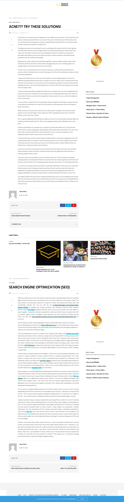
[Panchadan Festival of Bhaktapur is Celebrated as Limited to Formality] (75, 251)
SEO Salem (31, 309)
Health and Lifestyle (90, 11)
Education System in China (99, 259)
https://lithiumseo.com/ (48, 325)
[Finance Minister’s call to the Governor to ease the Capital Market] (48, 253)
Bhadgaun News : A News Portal (96, 105)
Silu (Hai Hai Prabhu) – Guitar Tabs (19, 244)
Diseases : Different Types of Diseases (98, 117)
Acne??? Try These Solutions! (68, 468)
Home (7, 11)
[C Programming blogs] (96, 59)
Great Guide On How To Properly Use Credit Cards (25, 468)
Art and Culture (68, 262)
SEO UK (29, 411)
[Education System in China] (103, 248)
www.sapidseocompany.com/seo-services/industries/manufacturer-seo (54, 316)
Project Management (93, 98)
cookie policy (72, 499)
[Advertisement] (100, 33)
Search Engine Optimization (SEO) (20, 216)
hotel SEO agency (45, 360)
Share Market (74, 11)
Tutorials (62, 11)
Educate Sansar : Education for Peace (98, 113)
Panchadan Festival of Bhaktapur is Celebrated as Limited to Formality (74, 266)
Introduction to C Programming (67, 216)
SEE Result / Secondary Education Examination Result (37, 11)
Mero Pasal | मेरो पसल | (93, 102)
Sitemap (102, 11)
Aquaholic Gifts (37, 367)
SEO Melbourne (30, 345)
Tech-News (111, 11)
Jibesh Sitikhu (15, 32)
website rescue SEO (72, 333)
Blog (13, 11)
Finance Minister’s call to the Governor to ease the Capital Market (47, 270)
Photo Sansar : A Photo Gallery (96, 109)
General (11, 241)
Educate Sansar (100, 81)
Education (94, 256)
